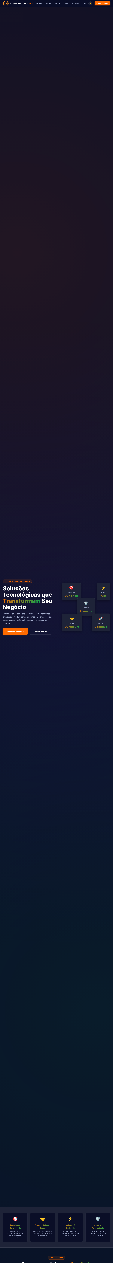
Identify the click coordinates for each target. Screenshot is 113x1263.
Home (31, 3)
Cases (66, 3)
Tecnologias (75, 3)
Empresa (39, 3)
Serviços (48, 3)
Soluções (57, 3)
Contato (85, 3)
